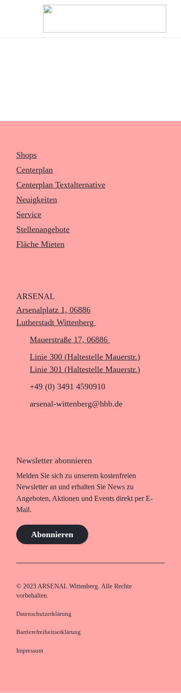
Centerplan (34, 169)
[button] (15, 19)
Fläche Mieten (40, 244)
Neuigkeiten (36, 199)
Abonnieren (52, 534)
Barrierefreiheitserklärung (48, 632)
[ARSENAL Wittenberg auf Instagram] (26, 430)
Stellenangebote (43, 229)
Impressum (29, 650)
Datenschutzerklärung (43, 614)
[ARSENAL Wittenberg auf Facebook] (46, 430)
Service (28, 214)
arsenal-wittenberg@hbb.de (76, 403)
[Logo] (104, 19)
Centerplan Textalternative (60, 184)
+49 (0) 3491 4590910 (67, 386)
